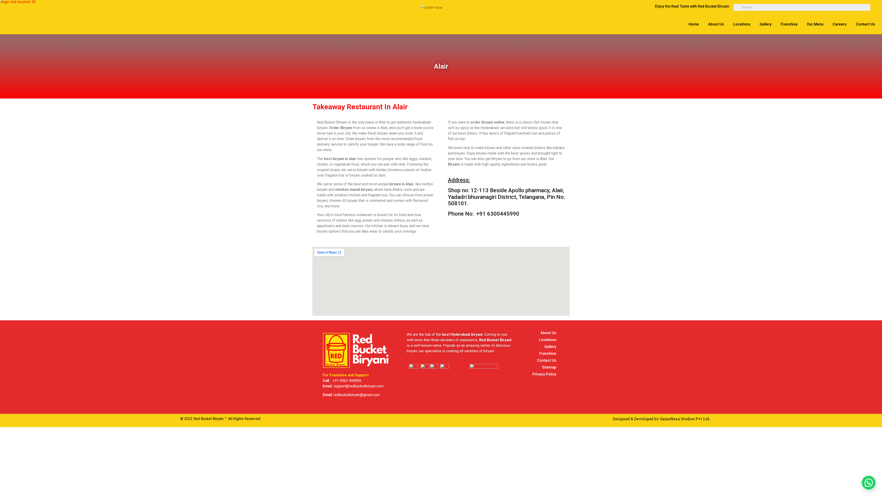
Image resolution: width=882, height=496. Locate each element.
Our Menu (815, 24)
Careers (840, 24)
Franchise (789, 24)
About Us (716, 24)
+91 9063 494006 (347, 380)
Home (694, 24)
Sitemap (549, 367)
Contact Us (865, 24)
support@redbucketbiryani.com (358, 386)
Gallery (766, 24)
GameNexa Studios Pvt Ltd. (685, 418)
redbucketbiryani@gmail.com (357, 395)
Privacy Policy (544, 374)
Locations (741, 24)
